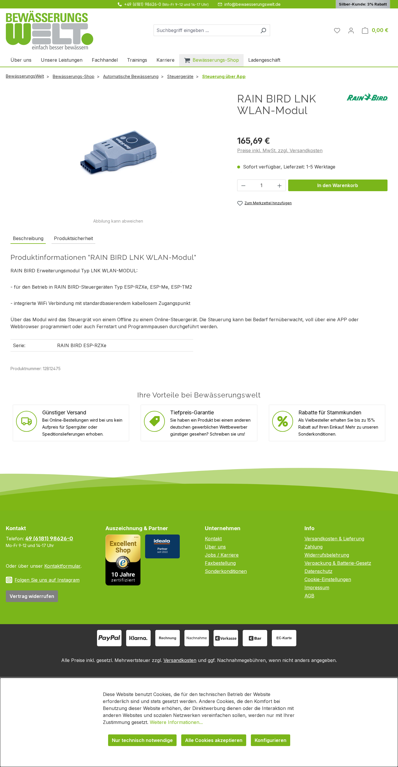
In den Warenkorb (337, 185)
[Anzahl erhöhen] (280, 185)
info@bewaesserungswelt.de (252, 4)
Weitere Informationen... (176, 722)
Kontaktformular (62, 566)
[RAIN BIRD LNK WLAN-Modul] (118, 155)
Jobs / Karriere (222, 555)
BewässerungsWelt (25, 76)
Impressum (316, 587)
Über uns (215, 547)
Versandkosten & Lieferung (334, 538)
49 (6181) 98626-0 (49, 538)
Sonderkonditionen (226, 571)
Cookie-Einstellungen (327, 579)
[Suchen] (263, 30)
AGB (309, 596)
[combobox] (205, 30)
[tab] (28, 238)
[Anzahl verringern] (243, 185)
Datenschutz (318, 571)
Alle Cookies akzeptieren (213, 740)
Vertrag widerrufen (32, 596)
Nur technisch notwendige (142, 740)
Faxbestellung (220, 563)
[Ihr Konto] (351, 30)
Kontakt (213, 538)
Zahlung (313, 547)
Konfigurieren (270, 740)
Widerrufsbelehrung (326, 555)
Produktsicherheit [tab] (73, 238)
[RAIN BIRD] (367, 96)
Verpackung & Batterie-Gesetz (337, 563)
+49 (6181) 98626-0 (142, 4)
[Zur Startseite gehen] (49, 30)
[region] (118, 158)
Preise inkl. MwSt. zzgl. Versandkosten (280, 150)
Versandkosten (179, 660)
